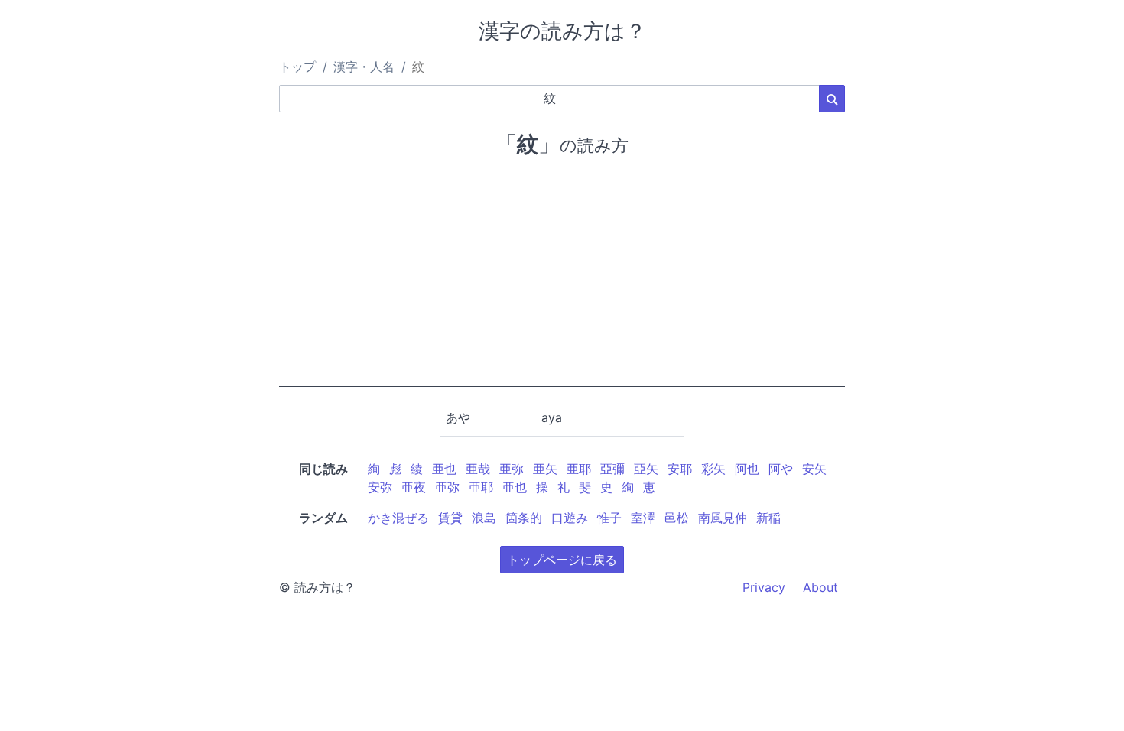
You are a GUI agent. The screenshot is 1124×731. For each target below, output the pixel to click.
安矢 (814, 468)
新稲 (768, 517)
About (820, 587)
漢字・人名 (364, 66)
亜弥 (511, 468)
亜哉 (478, 468)
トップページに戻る (562, 559)
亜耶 (579, 468)
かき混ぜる (398, 517)
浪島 (484, 517)
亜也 (444, 468)
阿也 (747, 468)
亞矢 (646, 468)
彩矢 (713, 468)
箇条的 (523, 517)
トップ (297, 66)
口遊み (569, 517)
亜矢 (545, 468)
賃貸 (450, 517)
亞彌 (612, 468)
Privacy (763, 587)
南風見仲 (722, 517)
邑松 (676, 517)
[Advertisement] (562, 280)
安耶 (680, 468)
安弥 (380, 487)
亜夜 (413, 487)
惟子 (609, 517)
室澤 (643, 517)
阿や (780, 468)
